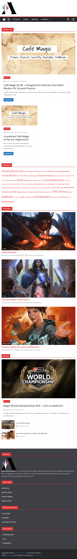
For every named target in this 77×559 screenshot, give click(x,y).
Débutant (28, 180)
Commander (61, 176)
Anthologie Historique (32, 171)
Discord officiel (7, 492)
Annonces (17, 171)
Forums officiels (7, 497)
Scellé (36, 196)
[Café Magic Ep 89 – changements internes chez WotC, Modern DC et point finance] (38, 53)
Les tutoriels (6, 513)
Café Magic (33, 176)
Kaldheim (44, 184)
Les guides (5, 518)
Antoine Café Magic (21, 81)
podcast (7, 197)
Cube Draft (70, 176)
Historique (57, 180)
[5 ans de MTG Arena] (8, 424)
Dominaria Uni (10, 180)
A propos (44, 19)
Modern (41, 192)
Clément (20, 410)
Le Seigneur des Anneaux (28, 188)
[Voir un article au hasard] (73, 19)
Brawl (26, 175)
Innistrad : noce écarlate (23, 184)
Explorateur (36, 180)
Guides (25, 19)
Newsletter (7, 543)
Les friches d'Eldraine (45, 188)
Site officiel (5, 488)
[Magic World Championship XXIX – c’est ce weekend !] (38, 378)
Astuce (43, 171)
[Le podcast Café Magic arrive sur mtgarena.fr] (19, 115)
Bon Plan (20, 176)
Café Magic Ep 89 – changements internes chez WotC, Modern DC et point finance (34, 86)
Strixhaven (54, 197)
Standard (45, 197)
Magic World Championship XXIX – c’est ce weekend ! (33, 405)
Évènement (8, 201)
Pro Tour (15, 197)
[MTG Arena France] (4, 19)
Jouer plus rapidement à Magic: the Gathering (31, 433)
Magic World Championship (27, 192)
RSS (4, 539)
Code (55, 176)
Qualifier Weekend (26, 197)
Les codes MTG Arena (9, 522)
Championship (44, 175)
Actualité (16, 19)
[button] (49, 19)
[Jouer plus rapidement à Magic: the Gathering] (8, 434)
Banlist (12, 175)
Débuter (35, 19)
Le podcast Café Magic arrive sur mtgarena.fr (16, 138)
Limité (13, 191)
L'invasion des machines (11, 187)
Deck (3, 180)
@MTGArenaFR (8, 535)
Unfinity (69, 197)
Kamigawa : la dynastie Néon (58, 184)
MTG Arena (59, 191)
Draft (20, 180)
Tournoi (62, 197)
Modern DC (48, 192)
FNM (42, 180)
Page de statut (7, 501)
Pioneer (70, 192)
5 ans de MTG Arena (23, 423)
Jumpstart (36, 184)
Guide (47, 180)
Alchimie (6, 171)
